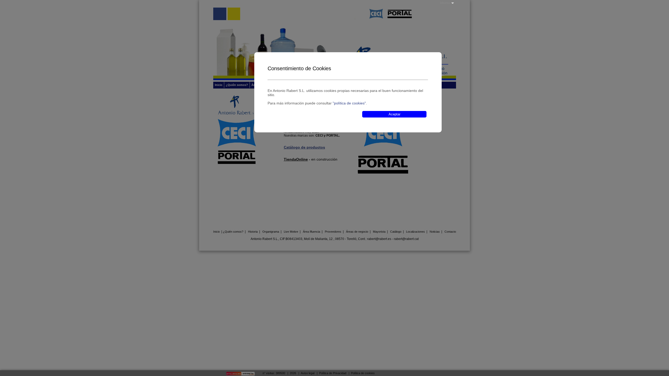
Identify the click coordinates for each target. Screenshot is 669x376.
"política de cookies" (349, 103)
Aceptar (394, 114)
